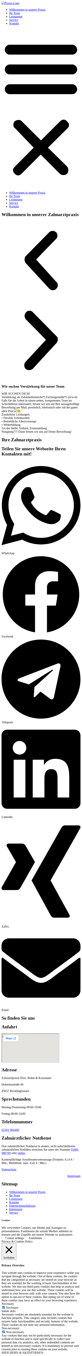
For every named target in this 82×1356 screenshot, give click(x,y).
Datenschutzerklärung (22, 1205)
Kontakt (14, 23)
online (21, 1153)
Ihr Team (14, 13)
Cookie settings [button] (14, 1238)
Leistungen (16, 16)
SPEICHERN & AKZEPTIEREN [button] (22, 1352)
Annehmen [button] (35, 1238)
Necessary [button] (8, 1303)
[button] (41, 108)
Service (13, 20)
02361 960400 (10, 1130)
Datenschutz (9, 1169)
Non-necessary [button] (10, 1328)
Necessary (12, 1307)
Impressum (73, 1176)
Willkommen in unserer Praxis (27, 9)
